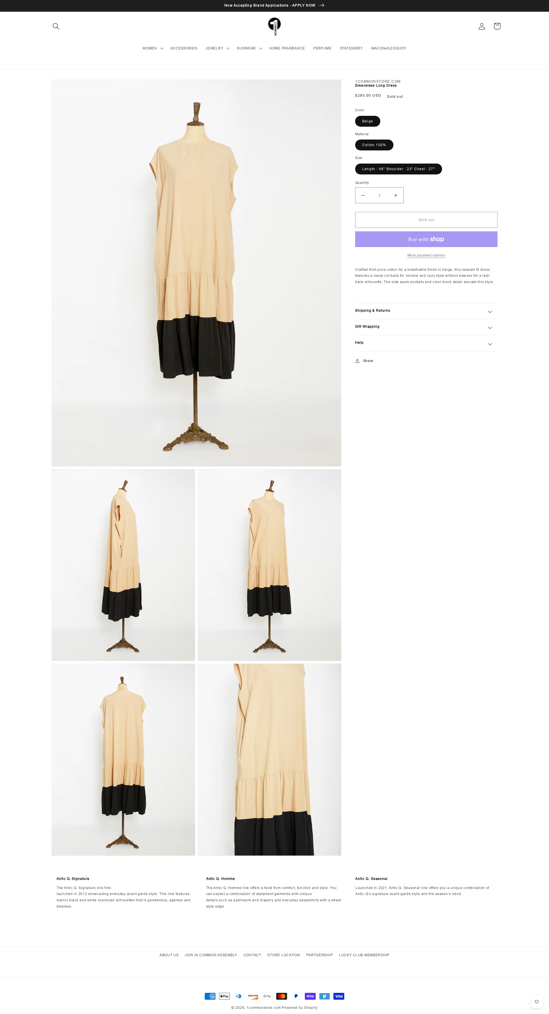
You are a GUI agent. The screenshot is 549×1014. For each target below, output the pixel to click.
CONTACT (252, 955)
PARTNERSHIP (319, 955)
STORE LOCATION (283, 955)
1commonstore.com (263, 1007)
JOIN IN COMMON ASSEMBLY (211, 955)
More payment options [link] (426, 255)
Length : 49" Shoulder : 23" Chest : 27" (398, 169)
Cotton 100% (374, 145)
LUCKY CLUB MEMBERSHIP (364, 955)
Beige (367, 121)
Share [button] (368, 361)
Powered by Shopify (299, 1007)
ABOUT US (169, 955)
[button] (56, 26)
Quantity (362, 182)
